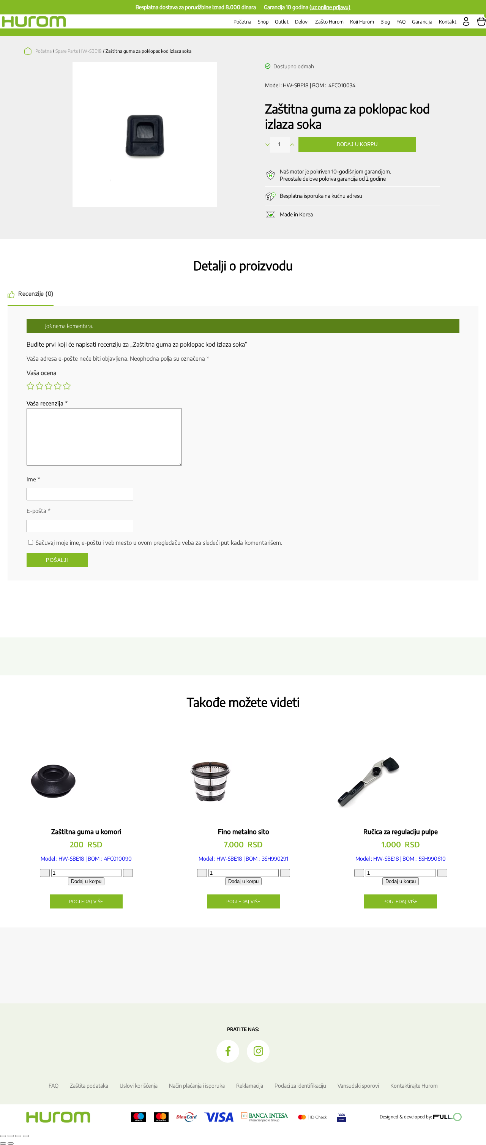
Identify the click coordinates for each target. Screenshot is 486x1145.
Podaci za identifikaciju (300, 1085)
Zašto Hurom (329, 22)
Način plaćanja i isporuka (197, 1085)
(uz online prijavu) (329, 7)
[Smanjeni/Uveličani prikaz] (3, 1136)
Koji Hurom (362, 22)
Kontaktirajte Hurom (414, 1085)
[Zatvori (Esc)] (26, 1136)
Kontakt (447, 22)
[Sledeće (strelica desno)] (11, 1143)
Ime (33, 479)
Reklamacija (249, 1085)
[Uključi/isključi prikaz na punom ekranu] (11, 1136)
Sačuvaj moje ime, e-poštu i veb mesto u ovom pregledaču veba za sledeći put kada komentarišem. (159, 542)
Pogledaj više (86, 901)
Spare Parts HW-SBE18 (78, 51)
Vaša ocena (41, 373)
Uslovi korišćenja (139, 1085)
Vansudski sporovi (358, 1085)
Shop (263, 22)
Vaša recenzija (47, 403)
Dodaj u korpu (357, 144)
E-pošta (38, 510)
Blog (385, 22)
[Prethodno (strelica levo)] (3, 1143)
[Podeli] (18, 1136)
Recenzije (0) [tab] (36, 293)
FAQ (401, 22)
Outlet (282, 22)
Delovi (302, 22)
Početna (242, 22)
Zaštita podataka (89, 1085)
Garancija (422, 22)
